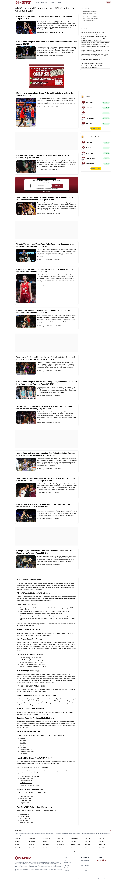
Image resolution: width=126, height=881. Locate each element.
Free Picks (66, 865)
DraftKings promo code (26, 778)
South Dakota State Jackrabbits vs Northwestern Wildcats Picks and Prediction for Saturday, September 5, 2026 (94, 55)
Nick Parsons (46, 844)
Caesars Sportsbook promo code (29, 785)
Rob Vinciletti (102, 844)
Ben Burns (17, 838)
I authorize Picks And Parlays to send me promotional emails (47, 188)
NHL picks (23, 745)
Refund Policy (84, 868)
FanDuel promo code (26, 780)
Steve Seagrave (88, 847)
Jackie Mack (18, 841)
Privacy (82, 862)
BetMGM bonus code (26, 783)
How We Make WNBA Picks (89, 13)
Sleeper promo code (25, 800)
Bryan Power (60, 838)
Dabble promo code (25, 798)
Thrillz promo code (25, 818)
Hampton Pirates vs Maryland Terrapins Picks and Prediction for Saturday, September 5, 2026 (95, 66)
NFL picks (22, 738)
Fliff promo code (24, 814)
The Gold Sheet (18, 851)
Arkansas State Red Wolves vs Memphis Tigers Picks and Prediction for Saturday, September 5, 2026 (94, 58)
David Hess (101, 838)
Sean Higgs (45, 847)
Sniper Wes (59, 847)
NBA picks (23, 743)
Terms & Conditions (46, 191)
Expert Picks (44, 2)
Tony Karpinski (46, 851)
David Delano (88, 838)
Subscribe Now (57, 186)
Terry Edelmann (102, 847)
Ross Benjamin (32, 847)
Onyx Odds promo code (26, 822)
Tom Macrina (32, 851)
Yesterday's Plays (68, 862)
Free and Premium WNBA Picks (90, 16)
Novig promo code (25, 820)
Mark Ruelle (87, 841)
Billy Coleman (32, 838)
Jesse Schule (32, 841)
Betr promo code (24, 803)
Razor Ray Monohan (75, 844)
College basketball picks (27, 751)
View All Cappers (95, 128)
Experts (66, 860)
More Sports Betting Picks (89, 20)
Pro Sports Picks (60, 844)
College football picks (26, 749)
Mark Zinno (101, 841)
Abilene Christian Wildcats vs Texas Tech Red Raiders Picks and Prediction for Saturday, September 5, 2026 (95, 62)
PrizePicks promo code (26, 796)
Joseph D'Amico (60, 841)
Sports (52, 2)
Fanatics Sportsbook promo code (29, 776)
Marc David (73, 841)
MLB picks (23, 740)
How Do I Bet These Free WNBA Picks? (92, 22)
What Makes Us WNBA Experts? (90, 18)
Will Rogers (73, 851)
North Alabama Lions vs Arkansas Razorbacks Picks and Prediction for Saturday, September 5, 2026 (94, 39)
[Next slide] (16, 574)
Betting (59, 2)
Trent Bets (59, 851)
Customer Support (85, 860)
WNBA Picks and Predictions (90, 11)
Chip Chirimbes (74, 838)
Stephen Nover (74, 847)
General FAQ (84, 870)
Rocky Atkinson (18, 847)
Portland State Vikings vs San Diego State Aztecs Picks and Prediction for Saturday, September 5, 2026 (95, 47)
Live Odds (66, 870)
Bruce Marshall (46, 838)
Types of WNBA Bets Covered (90, 15)
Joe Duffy (45, 841)
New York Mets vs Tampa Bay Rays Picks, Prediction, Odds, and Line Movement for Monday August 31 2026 (95, 31)
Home (37, 2)
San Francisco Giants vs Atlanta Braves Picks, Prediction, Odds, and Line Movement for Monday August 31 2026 (94, 35)
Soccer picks (23, 753)
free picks (69, 583)
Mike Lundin (31, 844)
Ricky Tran (87, 844)
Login (108, 2)
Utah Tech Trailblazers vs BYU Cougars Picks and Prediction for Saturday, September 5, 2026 (95, 51)
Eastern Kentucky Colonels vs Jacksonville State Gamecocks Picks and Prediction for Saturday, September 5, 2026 (95, 43)
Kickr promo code (25, 816)
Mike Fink (17, 844)
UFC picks (23, 747)
